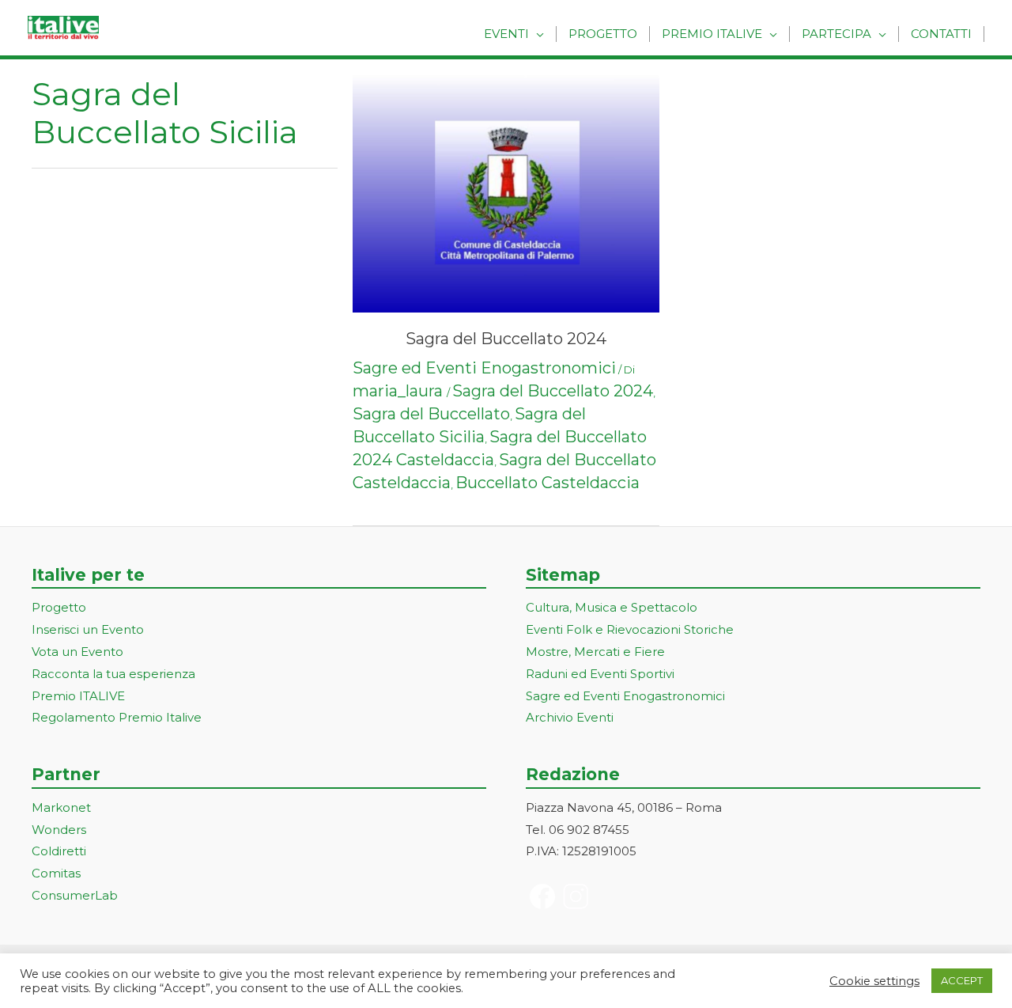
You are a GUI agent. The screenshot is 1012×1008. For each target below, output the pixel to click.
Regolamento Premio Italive (117, 717)
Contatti (941, 33)
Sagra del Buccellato (431, 413)
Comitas (56, 873)
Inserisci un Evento (88, 629)
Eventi (506, 33)
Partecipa (836, 33)
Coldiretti (59, 850)
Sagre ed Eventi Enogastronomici (484, 367)
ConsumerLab (75, 895)
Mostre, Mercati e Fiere (595, 651)
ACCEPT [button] (962, 980)
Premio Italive (712, 33)
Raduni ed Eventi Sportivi (600, 673)
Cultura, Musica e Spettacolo (611, 607)
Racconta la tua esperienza (113, 673)
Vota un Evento (77, 651)
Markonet (61, 807)
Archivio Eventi (570, 717)
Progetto (602, 33)
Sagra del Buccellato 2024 (506, 338)
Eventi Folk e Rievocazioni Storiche (630, 629)
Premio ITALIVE (78, 695)
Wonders (59, 829)
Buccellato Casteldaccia (547, 482)
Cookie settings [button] (874, 981)
